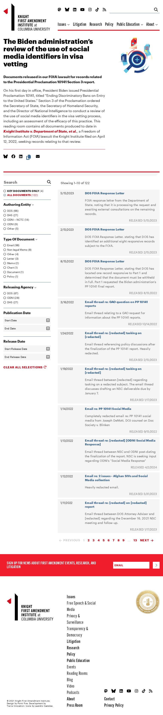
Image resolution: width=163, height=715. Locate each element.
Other (12, 228)
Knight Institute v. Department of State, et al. (40, 131)
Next (144, 540)
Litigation (79, 24)
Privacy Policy (114, 705)
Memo (12, 263)
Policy (109, 24)
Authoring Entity (17, 204)
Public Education (128, 24)
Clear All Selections (23, 367)
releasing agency (18, 287)
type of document (19, 239)
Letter (12, 258)
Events (71, 666)
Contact (109, 698)
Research (96, 24)
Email (12, 245)
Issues (62, 24)
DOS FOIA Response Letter (105, 193)
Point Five (23, 703)
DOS (12, 210)
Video (70, 685)
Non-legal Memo (19, 249)
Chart (12, 267)
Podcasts (73, 692)
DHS (12, 215)
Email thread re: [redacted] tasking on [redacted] (113, 335)
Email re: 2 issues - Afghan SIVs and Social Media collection (116, 478)
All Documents (22, 194)
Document (15, 271)
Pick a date (48, 320)
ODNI (12, 224)
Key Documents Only (24, 190)
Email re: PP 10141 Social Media (108, 408)
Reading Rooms (77, 673)
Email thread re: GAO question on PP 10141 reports (116, 303)
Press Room (75, 705)
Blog (70, 679)
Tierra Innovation (15, 706)
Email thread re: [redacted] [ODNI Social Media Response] (120, 442)
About (150, 24)
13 (135, 540)
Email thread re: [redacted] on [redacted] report (116, 504)
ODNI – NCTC (17, 219)
